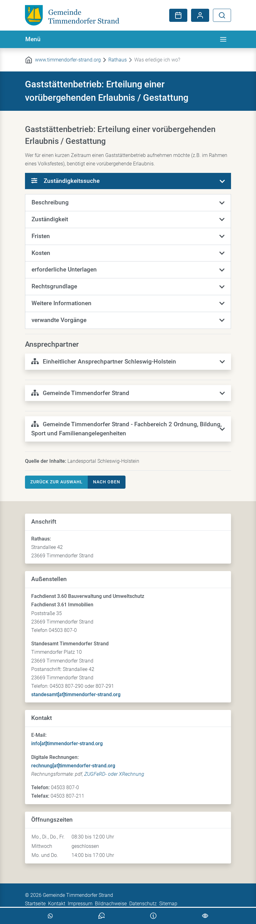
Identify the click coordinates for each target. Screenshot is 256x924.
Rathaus (117, 60)
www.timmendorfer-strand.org (68, 60)
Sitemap (168, 904)
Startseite (35, 904)
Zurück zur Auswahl (56, 481)
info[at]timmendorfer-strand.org (67, 743)
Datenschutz (143, 904)
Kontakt (56, 904)
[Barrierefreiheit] (205, 916)
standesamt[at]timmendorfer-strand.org (76, 694)
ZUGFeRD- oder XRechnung (114, 774)
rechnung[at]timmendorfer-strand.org (73, 766)
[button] (128, 202)
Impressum (80, 904)
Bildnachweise (111, 904)
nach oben (106, 481)
